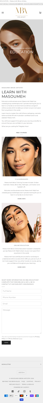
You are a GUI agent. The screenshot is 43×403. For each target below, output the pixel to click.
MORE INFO (21, 198)
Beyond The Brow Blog (11, 381)
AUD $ (21, 372)
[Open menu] (5, 12)
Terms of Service (13, 338)
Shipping (30, 381)
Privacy (38, 381)
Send (6, 342)
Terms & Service (28, 384)
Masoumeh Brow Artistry (21, 378)
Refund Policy (14, 384)
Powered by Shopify (21, 387)
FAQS (23, 381)
